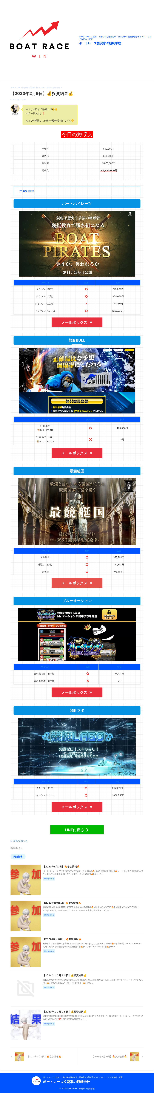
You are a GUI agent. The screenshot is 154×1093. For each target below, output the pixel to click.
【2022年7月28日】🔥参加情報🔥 (62, 939)
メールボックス (74, 322)
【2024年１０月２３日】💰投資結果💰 (64, 975)
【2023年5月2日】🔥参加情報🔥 (61, 866)
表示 (31, 191)
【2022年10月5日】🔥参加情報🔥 (62, 902)
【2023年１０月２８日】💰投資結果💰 (64, 1011)
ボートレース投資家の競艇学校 (100, 43)
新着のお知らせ (20, 841)
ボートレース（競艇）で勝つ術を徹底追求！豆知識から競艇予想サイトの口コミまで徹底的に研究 (82, 1077)
